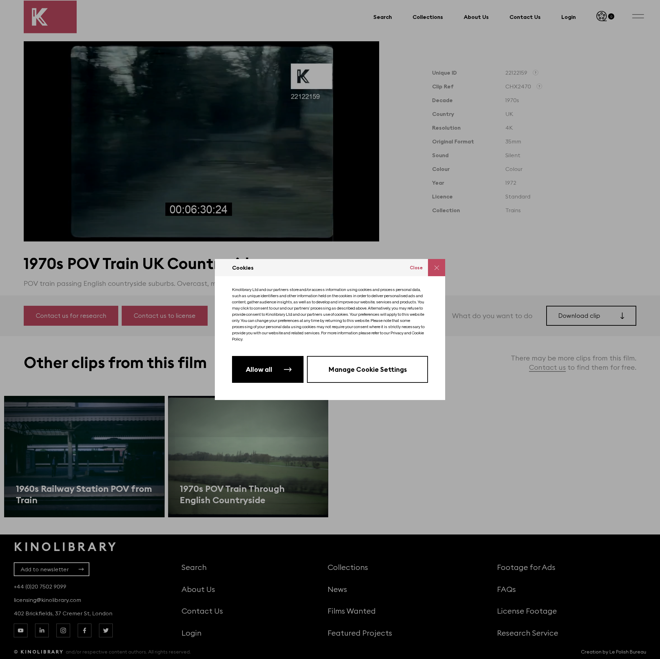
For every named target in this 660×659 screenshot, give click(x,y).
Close (416, 267)
